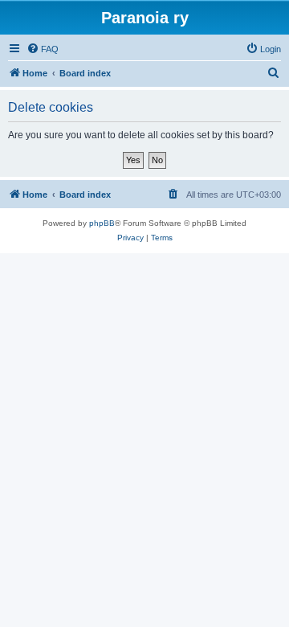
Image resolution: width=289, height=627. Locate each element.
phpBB (102, 223)
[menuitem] (42, 49)
